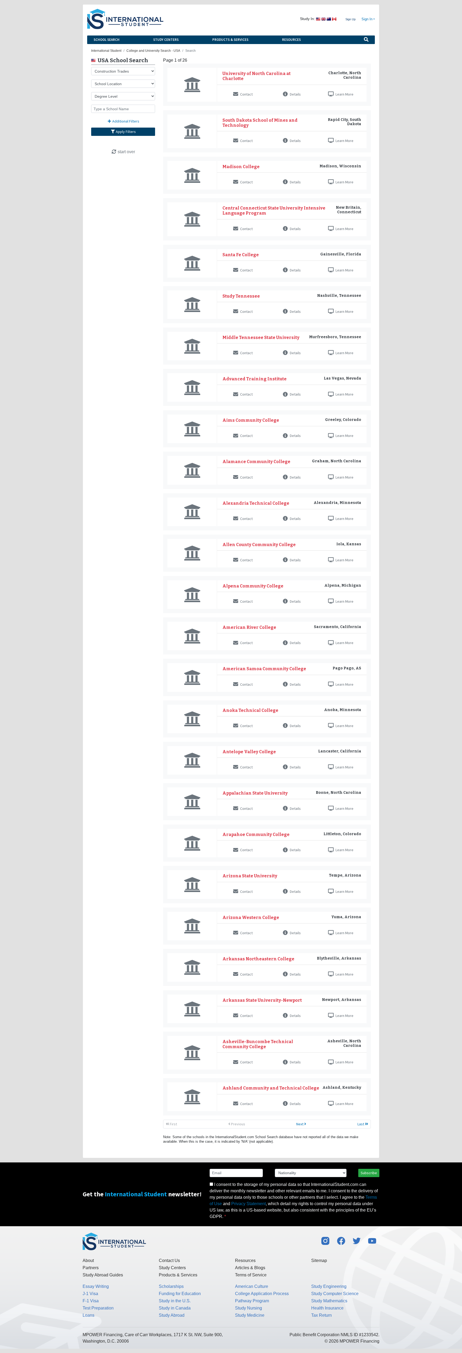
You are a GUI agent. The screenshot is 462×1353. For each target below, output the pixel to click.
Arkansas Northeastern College (258, 958)
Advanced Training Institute (254, 378)
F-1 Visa (91, 1301)
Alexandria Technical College (255, 503)
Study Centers (166, 39)
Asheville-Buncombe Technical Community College (257, 1044)
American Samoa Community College (264, 668)
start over (126, 151)
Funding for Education (180, 1293)
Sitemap (319, 1260)
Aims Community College (250, 420)
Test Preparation (98, 1308)
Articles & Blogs (250, 1267)
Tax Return (321, 1315)
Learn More (344, 94)
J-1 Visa (90, 1293)
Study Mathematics (329, 1301)
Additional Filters (125, 121)
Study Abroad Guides (103, 1275)
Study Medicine (249, 1315)
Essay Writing (96, 1286)
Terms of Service (251, 1275)
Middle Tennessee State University (260, 337)
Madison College (241, 166)
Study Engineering (328, 1286)
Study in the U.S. (175, 1301)
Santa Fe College (240, 254)
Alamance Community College (256, 461)
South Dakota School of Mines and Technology (260, 123)
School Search (107, 39)
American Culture (251, 1286)
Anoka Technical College (250, 710)
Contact (246, 94)
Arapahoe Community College (256, 834)
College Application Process (262, 1293)
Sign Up (350, 19)
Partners (91, 1267)
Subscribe (369, 1172)
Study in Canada (175, 1308)
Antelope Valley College (249, 751)
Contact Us (169, 1260)
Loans (88, 1315)
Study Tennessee (241, 296)
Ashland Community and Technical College (270, 1088)
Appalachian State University (255, 793)
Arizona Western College (250, 917)
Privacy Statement (248, 1203)
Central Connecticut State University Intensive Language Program (273, 211)
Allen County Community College (259, 544)
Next (300, 1124)
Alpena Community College (252, 586)
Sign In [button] (366, 19)
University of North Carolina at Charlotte (256, 76)
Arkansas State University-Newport (262, 1000)
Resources (291, 39)
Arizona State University (249, 875)
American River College (249, 627)
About (88, 1260)
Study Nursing (248, 1308)
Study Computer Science (335, 1293)
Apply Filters (125, 131)
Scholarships (171, 1286)
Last (361, 1124)
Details (295, 94)
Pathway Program (252, 1301)
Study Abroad (171, 1315)
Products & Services (230, 39)
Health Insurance (327, 1308)
